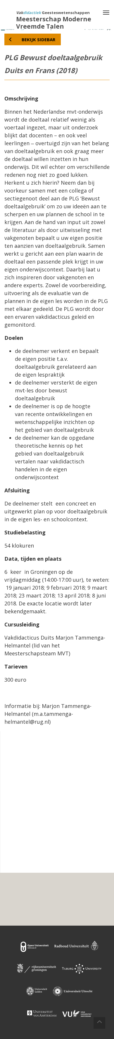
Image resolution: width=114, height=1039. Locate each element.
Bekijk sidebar (38, 39)
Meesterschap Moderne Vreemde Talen (53, 22)
